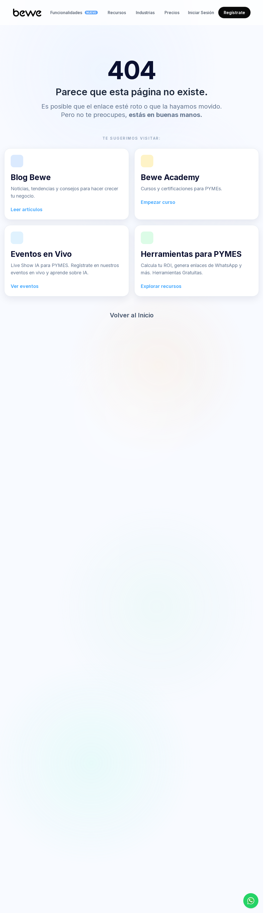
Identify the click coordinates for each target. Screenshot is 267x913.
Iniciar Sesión (201, 12)
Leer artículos (27, 209)
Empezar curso (158, 202)
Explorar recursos (161, 286)
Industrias (145, 12)
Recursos (117, 12)
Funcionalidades (73, 12)
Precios (172, 12)
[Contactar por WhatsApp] (251, 901)
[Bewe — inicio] (27, 12)
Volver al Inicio (132, 315)
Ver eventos (25, 286)
